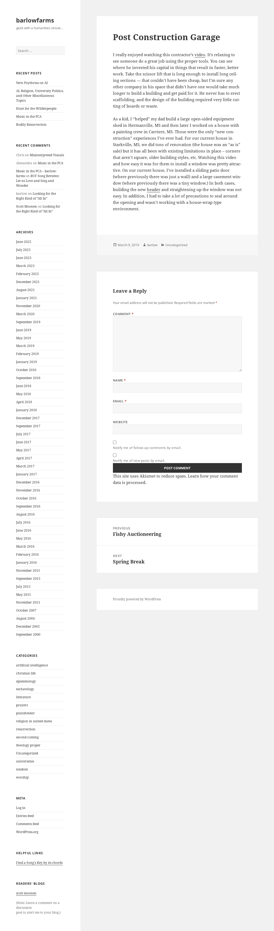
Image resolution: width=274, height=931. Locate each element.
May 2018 (23, 394)
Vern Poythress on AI (32, 83)
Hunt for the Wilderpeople (36, 108)
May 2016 (23, 538)
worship (22, 777)
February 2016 (27, 554)
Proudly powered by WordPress (137, 599)
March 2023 (25, 266)
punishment (25, 713)
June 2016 (23, 530)
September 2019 (28, 322)
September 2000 (28, 634)
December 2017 (28, 418)
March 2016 (25, 546)
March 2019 (25, 346)
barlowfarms (35, 20)
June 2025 (23, 241)
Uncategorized (27, 753)
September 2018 (28, 378)
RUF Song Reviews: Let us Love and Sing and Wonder (37, 181)
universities (25, 761)
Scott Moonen (26, 206)
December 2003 (28, 626)
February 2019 (27, 354)
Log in (20, 808)
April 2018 (24, 402)
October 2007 (26, 610)
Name (119, 380)
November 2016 (28, 490)
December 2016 (28, 482)
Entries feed (25, 816)
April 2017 (24, 458)
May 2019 (23, 338)
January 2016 (26, 562)
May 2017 (23, 450)
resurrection (25, 729)
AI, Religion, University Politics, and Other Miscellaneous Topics (40, 96)
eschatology (25, 689)
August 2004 (25, 618)
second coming (27, 737)
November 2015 (28, 570)
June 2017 (23, 442)
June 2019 (23, 330)
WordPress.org (27, 832)
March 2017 (25, 466)
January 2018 (26, 410)
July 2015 (23, 586)
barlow (152, 245)
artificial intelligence (32, 665)
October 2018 (26, 370)
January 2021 (26, 298)
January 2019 (26, 362)
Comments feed (27, 824)
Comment (123, 314)
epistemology (26, 681)
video (200, 54)
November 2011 (28, 602)
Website (120, 422)
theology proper (28, 745)
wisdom (22, 769)
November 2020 (28, 306)
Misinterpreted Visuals (47, 155)
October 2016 (26, 498)
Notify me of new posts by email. (139, 460)
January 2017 (26, 474)
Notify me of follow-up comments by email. (147, 447)
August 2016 (25, 514)
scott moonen (26, 893)
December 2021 (28, 282)
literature (23, 697)
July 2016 (23, 522)
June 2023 (23, 257)
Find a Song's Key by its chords (39, 862)
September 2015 (28, 578)
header (153, 189)
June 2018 (23, 386)
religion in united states (34, 721)
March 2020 (25, 314)
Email (120, 401)
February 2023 (27, 274)
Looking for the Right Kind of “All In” (36, 196)
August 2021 (25, 290)
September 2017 (28, 426)
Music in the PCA (28, 116)
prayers (22, 705)
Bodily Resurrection (31, 124)
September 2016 (28, 506)
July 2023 (23, 249)
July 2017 (23, 434)
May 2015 (23, 594)
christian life (26, 673)
